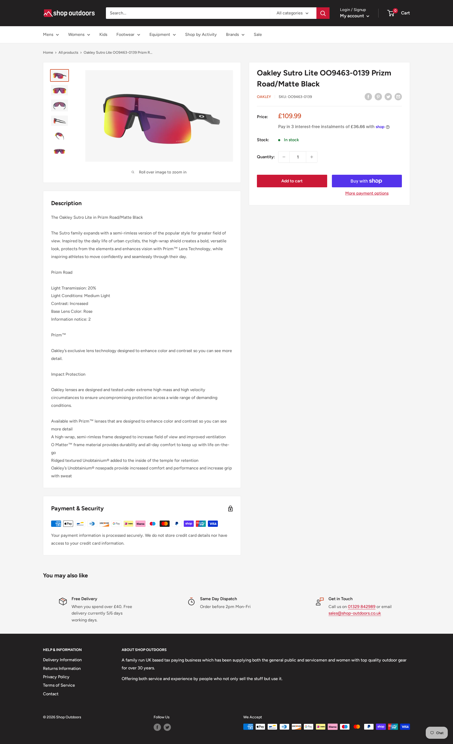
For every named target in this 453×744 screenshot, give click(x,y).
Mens (48, 34)
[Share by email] (398, 96)
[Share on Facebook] (368, 96)
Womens (76, 34)
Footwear (125, 34)
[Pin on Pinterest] (378, 96)
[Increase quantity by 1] (311, 156)
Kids (103, 34)
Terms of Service (59, 685)
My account (352, 15)
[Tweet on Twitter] (388, 96)
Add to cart (292, 180)
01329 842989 (361, 606)
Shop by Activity (201, 34)
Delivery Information (62, 659)
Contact (50, 693)
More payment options (367, 193)
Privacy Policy (56, 676)
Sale (258, 34)
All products (68, 52)
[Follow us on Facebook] (157, 727)
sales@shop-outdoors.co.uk (354, 613)
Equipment (159, 34)
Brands (232, 34)
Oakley (264, 97)
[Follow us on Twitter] (167, 727)
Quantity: (266, 156)
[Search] (323, 13)
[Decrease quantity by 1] (283, 156)
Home (48, 52)
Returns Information (62, 668)
